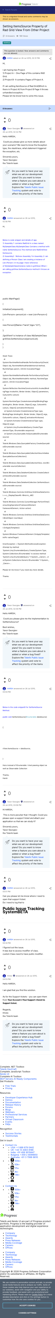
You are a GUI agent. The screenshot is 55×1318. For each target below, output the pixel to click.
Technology (11, 1235)
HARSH (10, 58)
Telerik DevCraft (8, 1069)
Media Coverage (13, 1242)
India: (23, 1152)
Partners (9, 1117)
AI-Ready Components (25, 1078)
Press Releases (12, 1240)
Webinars (10, 1112)
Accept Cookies (27, 1305)
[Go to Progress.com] (8, 1216)
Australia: (24, 1157)
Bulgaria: (24, 1155)
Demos (8, 1100)
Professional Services (16, 1114)
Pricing (8, 1088)
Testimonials (11, 1135)
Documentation (13, 1102)
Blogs (8, 1109)
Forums (9, 1107)
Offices (9, 1247)
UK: (22, 1150)
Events (8, 1121)
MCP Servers (6, 1078)
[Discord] (12, 1181)
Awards (9, 1238)
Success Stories (13, 1133)
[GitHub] (12, 1178)
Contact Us (11, 1145)
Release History (13, 1104)
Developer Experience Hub (18, 1097)
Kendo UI (4, 1074)
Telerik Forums (10, 10)
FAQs (7, 1124)
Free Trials (10, 1085)
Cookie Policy (37, 1294)
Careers (9, 1245)
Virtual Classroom (14, 1119)
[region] (27, 1298)
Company (10, 1233)
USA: (22, 1147)
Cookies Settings (27, 1313)
